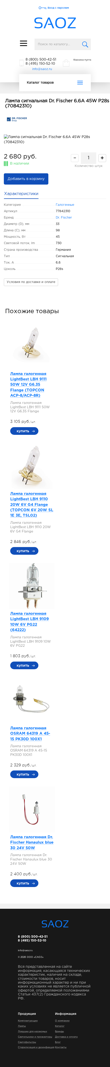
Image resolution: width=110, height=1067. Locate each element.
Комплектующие (28, 1021)
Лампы (22, 1026)
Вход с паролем (58, 7)
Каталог (59, 1026)
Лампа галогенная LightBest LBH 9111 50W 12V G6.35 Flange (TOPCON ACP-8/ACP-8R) (28, 385)
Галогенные (65, 204)
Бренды (59, 1031)
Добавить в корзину (26, 178)
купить (23, 431)
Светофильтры (27, 1042)
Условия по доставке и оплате (31, 282)
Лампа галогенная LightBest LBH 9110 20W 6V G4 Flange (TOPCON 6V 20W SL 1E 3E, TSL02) (31, 504)
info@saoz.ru (42, 69)
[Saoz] (55, 23)
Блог (58, 1042)
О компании (62, 1021)
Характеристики (21, 194)
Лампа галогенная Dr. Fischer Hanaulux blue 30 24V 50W (31, 842)
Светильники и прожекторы (35, 1037)
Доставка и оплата (66, 1037)
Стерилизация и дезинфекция (36, 1047)
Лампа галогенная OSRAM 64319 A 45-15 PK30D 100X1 (30, 734)
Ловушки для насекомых (32, 1031)
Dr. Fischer (64, 217)
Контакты (61, 1047)
